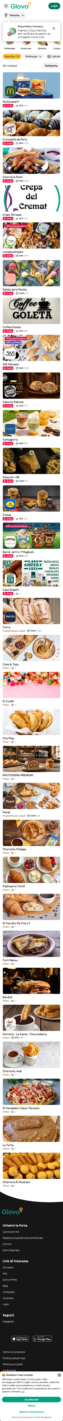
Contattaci (9, 1291)
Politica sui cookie (13, 1364)
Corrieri (7, 1244)
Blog (5, 1285)
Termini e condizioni (14, 1352)
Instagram (8, 1321)
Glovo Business (11, 1250)
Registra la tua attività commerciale (23, 1237)
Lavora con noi (11, 1231)
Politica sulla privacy (14, 1358)
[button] (10, 42)
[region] (31, 42)
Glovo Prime (10, 1279)
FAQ (5, 1273)
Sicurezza (8, 1298)
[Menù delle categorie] (6, 6)
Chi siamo (8, 1267)
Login (6, 1304)
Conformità (9, 1370)
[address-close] (53, 28)
